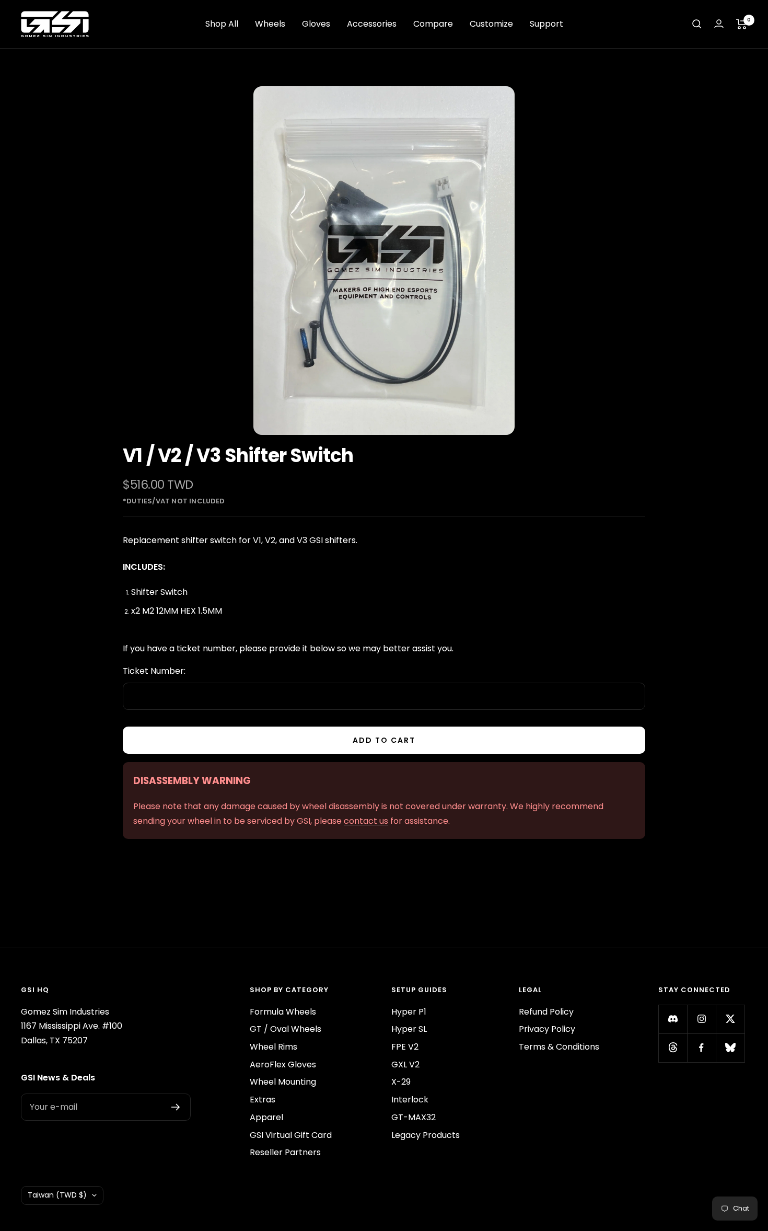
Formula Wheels (283, 1012)
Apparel (266, 1117)
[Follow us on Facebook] (701, 1047)
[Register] (175, 1107)
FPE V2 (404, 1047)
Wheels (270, 24)
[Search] (697, 24)
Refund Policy (546, 1012)
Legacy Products (425, 1135)
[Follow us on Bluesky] (730, 1047)
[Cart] (741, 24)
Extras (262, 1100)
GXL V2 (405, 1065)
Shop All (221, 24)
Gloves (316, 24)
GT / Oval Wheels (285, 1029)
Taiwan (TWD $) (57, 1195)
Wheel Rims (273, 1047)
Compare (433, 24)
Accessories (372, 24)
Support (546, 24)
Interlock (409, 1100)
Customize (491, 24)
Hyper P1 (408, 1012)
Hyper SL (409, 1029)
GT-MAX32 (413, 1117)
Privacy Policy (547, 1029)
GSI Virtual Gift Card (291, 1135)
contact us (366, 821)
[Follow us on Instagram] (701, 1019)
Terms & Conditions (559, 1047)
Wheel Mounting (283, 1082)
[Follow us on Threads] (672, 1047)
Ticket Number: (154, 671)
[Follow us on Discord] (672, 1019)
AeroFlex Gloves (283, 1065)
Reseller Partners (285, 1152)
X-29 (401, 1082)
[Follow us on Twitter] (730, 1019)
